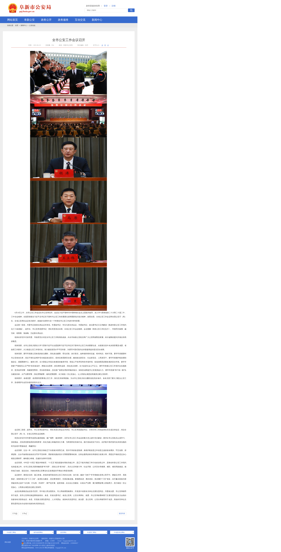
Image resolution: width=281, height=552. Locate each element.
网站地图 (8, 542)
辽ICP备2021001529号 (52, 543)
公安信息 (32, 25)
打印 (13, 513)
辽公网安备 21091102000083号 (34, 543)
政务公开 (46, 19)
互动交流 (80, 19)
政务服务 (63, 19)
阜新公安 (29, 19)
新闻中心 (97, 19)
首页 (17, 25)
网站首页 (12, 19)
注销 (113, 6)
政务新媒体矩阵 (93, 6)
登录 (106, 6)
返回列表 (122, 513)
